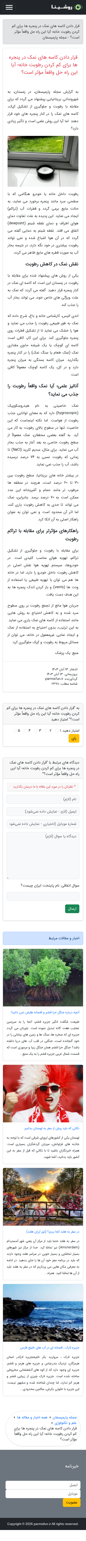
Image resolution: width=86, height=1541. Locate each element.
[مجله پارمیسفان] (66, 7)
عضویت (72, 1502)
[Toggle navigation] (9, 7)
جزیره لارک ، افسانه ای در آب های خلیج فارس (49, 1347)
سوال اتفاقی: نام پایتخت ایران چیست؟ (50, 885)
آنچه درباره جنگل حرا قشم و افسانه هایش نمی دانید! (45, 1012)
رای (74, 738)
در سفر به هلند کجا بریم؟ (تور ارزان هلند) (52, 1231)
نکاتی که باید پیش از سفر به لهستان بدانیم (52, 1128)
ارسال (72, 909)
